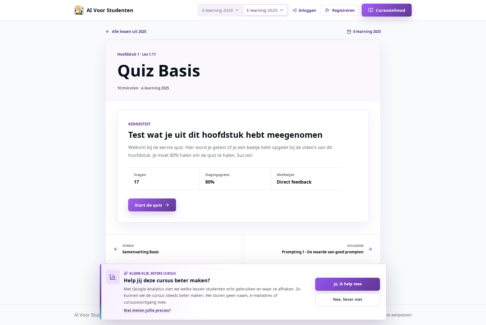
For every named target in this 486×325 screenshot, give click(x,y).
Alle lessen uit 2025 (129, 31)
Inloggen (307, 10)
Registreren (343, 10)
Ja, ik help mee (348, 283)
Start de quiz (148, 205)
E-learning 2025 (262, 10)
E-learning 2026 (217, 10)
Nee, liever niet (347, 299)
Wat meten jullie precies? (147, 310)
